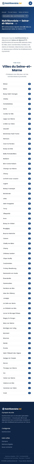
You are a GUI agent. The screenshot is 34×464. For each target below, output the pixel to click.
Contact (27, 458)
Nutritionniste (13, 3)
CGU (17, 456)
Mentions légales (7, 444)
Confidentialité (24, 456)
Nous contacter (7, 447)
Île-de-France (12, 12)
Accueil (4, 12)
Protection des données (11, 458)
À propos (5, 441)
